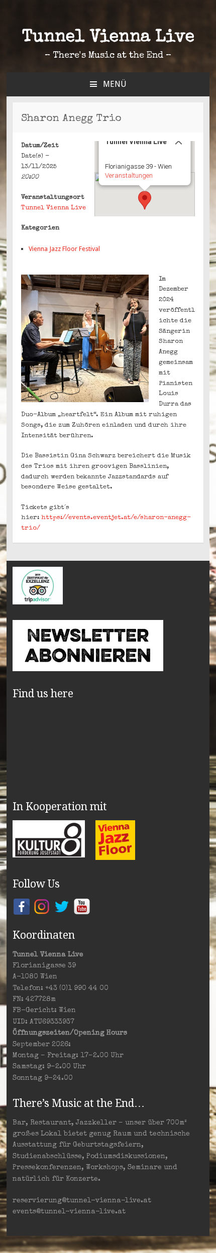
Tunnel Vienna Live (108, 37)
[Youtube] (82, 906)
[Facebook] (22, 906)
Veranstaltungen (128, 175)
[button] (144, 200)
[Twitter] (62, 906)
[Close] (178, 141)
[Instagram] (42, 906)
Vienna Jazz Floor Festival (64, 249)
